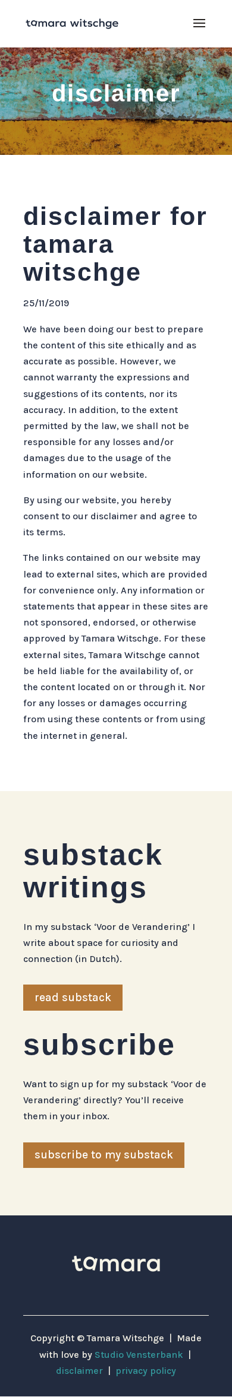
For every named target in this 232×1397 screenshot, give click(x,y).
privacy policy (145, 1370)
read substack (73, 997)
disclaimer (79, 1370)
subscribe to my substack (104, 1154)
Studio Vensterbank (139, 1354)
